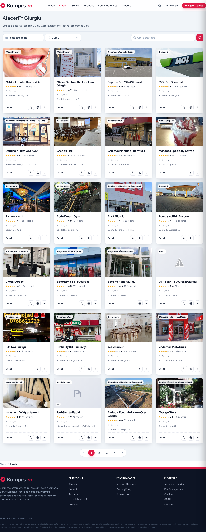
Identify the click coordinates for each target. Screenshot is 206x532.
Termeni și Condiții (174, 483)
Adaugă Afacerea (193, 5)
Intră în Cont (172, 5)
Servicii (76, 5)
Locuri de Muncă (107, 5)
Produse (89, 5)
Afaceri (63, 5)
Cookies (169, 494)
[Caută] (160, 5)
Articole (126, 5)
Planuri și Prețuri (124, 489)
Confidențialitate (173, 489)
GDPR (167, 499)
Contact (169, 504)
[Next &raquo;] (122, 453)
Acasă (51, 5)
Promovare (122, 494)
